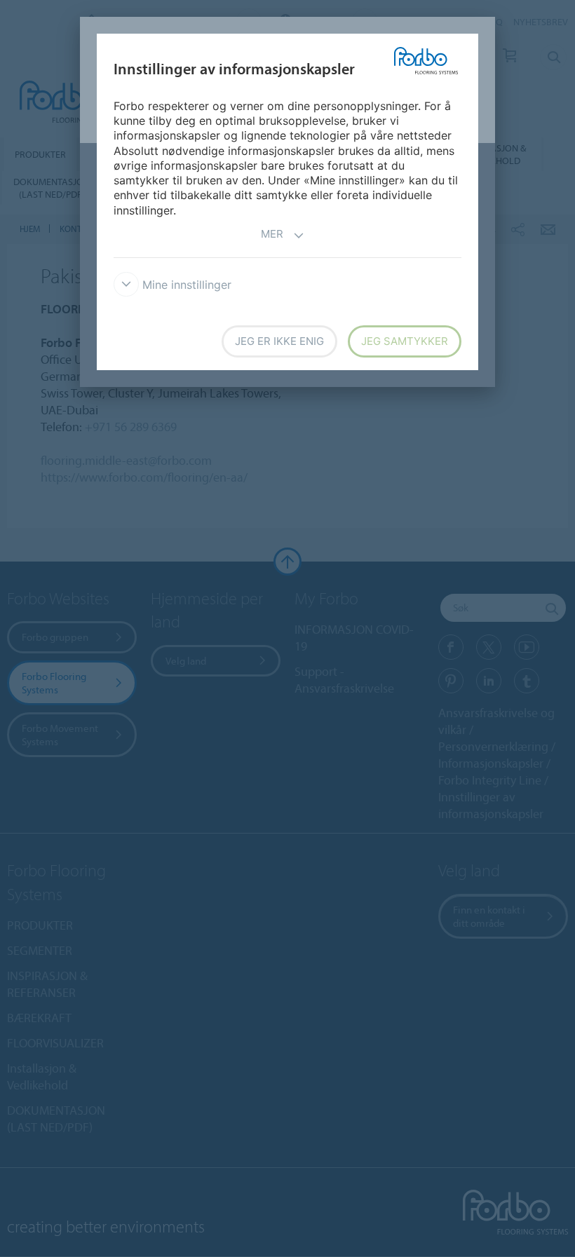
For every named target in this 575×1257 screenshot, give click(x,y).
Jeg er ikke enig (279, 341)
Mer (272, 233)
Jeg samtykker (404, 341)
